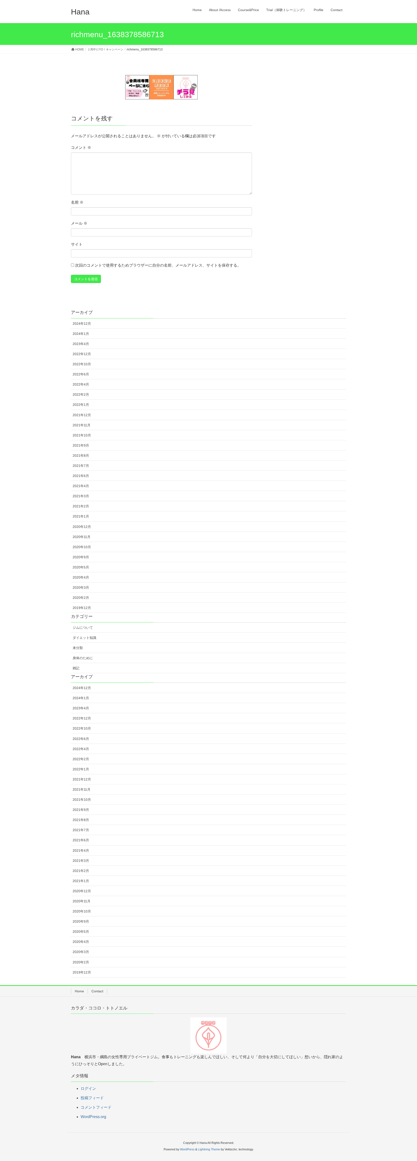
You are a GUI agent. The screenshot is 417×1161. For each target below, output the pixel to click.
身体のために (83, 658)
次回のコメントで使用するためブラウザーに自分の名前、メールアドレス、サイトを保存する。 (158, 265)
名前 (77, 202)
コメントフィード (96, 1107)
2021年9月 (81, 445)
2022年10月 (82, 364)
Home (79, 991)
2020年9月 (81, 557)
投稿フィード (92, 1098)
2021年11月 (81, 425)
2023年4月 (81, 344)
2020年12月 (82, 527)
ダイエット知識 (84, 638)
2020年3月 (81, 587)
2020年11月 (81, 537)
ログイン (88, 1088)
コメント (81, 147)
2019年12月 (82, 608)
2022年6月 (81, 374)
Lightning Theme (209, 1149)
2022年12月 (82, 354)
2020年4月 (81, 577)
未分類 (78, 648)
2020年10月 (82, 547)
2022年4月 (81, 384)
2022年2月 (81, 394)
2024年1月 (81, 334)
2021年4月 (81, 486)
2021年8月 (81, 455)
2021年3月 (81, 496)
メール (79, 223)
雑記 (76, 668)
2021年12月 (82, 415)
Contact (97, 991)
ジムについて (83, 627)
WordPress (187, 1149)
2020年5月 (81, 567)
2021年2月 (81, 506)
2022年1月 (81, 405)
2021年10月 (82, 435)
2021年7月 (81, 466)
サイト (77, 244)
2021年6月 (81, 476)
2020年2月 (81, 598)
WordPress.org (93, 1117)
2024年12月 (82, 323)
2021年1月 (81, 516)
